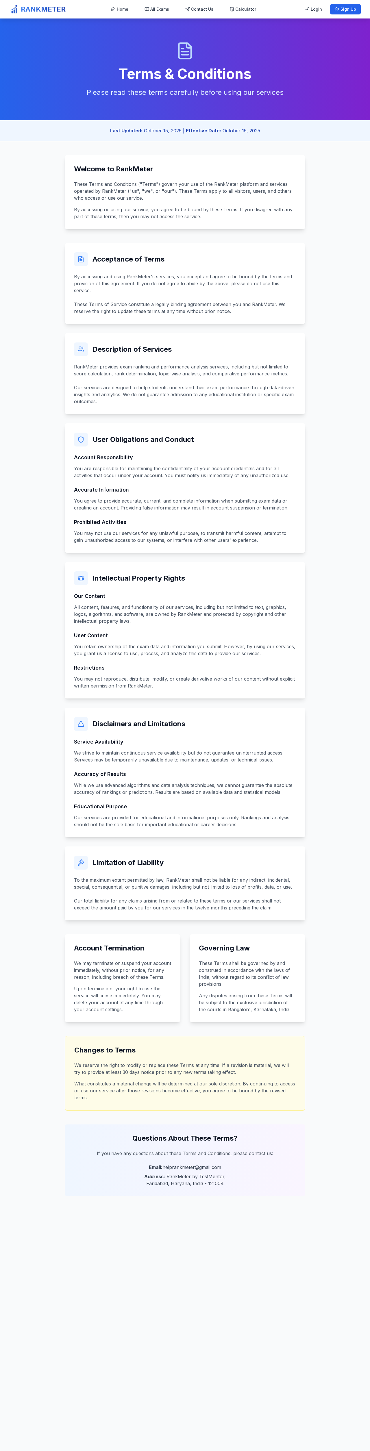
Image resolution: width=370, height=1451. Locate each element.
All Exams (159, 9)
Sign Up (348, 9)
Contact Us (202, 9)
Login (316, 9)
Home (122, 9)
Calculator (245, 9)
